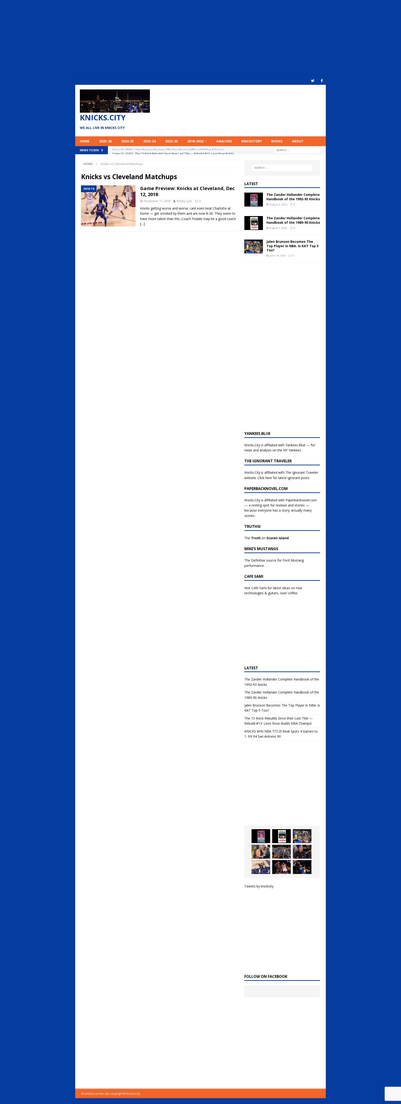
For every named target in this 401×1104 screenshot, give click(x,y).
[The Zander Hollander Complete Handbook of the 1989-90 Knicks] (253, 223)
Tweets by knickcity (258, 886)
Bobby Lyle (184, 201)
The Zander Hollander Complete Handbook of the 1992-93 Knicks (293, 196)
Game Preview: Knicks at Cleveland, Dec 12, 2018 (187, 191)
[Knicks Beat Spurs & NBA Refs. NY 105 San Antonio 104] (302, 867)
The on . (266, 538)
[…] (142, 224)
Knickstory (251, 141)
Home (85, 141)
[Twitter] (313, 81)
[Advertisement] (200, 38)
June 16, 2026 (278, 255)
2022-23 (171, 141)
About (298, 141)
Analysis (224, 141)
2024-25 (127, 141)
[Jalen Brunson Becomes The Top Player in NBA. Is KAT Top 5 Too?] (253, 246)
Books (276, 141)
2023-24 (149, 141)
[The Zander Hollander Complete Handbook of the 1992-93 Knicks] (253, 200)
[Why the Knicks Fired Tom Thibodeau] (302, 852)
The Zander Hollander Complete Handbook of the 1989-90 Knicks (293, 220)
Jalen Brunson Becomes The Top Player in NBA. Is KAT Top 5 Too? (292, 245)
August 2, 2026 (278, 204)
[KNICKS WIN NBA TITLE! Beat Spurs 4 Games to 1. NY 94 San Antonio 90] (281, 852)
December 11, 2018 (157, 201)
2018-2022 (195, 141)
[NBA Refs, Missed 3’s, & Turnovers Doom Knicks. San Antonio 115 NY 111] (281, 867)
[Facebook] (322, 81)
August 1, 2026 (278, 228)
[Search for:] (297, 150)
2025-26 (105, 141)
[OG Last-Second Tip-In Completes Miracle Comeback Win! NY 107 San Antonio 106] (261, 867)
